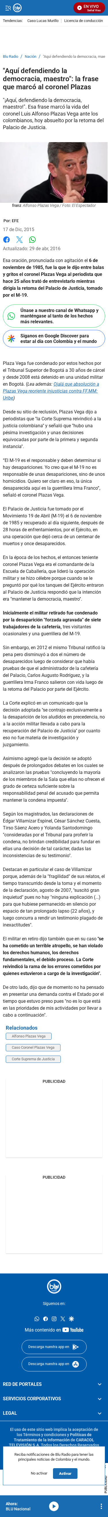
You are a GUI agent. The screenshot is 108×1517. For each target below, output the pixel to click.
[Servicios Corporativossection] (99, 1398)
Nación (30, 57)
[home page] (54, 1286)
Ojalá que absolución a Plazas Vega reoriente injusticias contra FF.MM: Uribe (51, 391)
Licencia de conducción (83, 21)
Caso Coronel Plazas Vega (33, 1047)
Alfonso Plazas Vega (29, 1036)
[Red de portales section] (99, 1384)
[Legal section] (99, 1413)
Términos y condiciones (44, 1434)
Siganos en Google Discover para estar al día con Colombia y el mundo (58, 338)
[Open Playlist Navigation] (101, 1506)
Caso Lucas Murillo (42, 21)
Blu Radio (10, 57)
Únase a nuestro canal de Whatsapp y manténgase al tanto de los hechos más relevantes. (59, 316)
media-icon (53, 1506)
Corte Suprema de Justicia (33, 1059)
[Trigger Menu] (8, 7)
